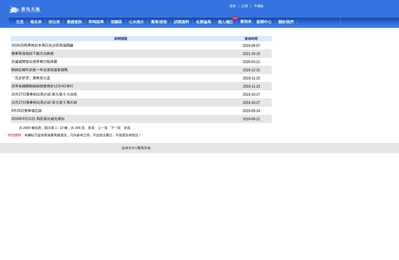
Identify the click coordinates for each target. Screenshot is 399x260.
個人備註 (225, 22)
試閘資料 (181, 22)
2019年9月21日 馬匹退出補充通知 (38, 119)
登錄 (232, 6)
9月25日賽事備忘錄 (26, 111)
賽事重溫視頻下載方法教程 (32, 53)
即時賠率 (96, 22)
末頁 (127, 128)
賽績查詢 (74, 22)
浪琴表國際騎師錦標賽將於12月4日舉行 (42, 86)
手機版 (259, 6)
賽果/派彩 (159, 22)
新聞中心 (264, 22)
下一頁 (116, 128)
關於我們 (286, 22)
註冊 (245, 6)
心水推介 (136, 22)
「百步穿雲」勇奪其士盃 (30, 78)
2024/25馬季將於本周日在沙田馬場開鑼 (42, 45)
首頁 (91, 128)
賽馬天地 (143, 148)
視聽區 (116, 22)
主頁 (20, 22)
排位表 (54, 22)
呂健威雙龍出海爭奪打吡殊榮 (34, 62)
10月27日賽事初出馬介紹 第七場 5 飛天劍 (44, 102)
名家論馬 (203, 22)
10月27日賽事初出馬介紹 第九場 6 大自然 (44, 94)
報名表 (36, 22)
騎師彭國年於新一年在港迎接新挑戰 (39, 70)
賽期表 (246, 21)
